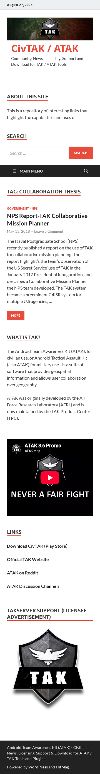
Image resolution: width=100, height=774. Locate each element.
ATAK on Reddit (22, 572)
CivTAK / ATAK (45, 48)
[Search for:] (50, 153)
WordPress (38, 767)
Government (18, 208)
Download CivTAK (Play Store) (37, 546)
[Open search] (86, 171)
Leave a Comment (48, 231)
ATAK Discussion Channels (33, 586)
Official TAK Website (28, 559)
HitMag (62, 767)
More (13, 314)
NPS (35, 208)
